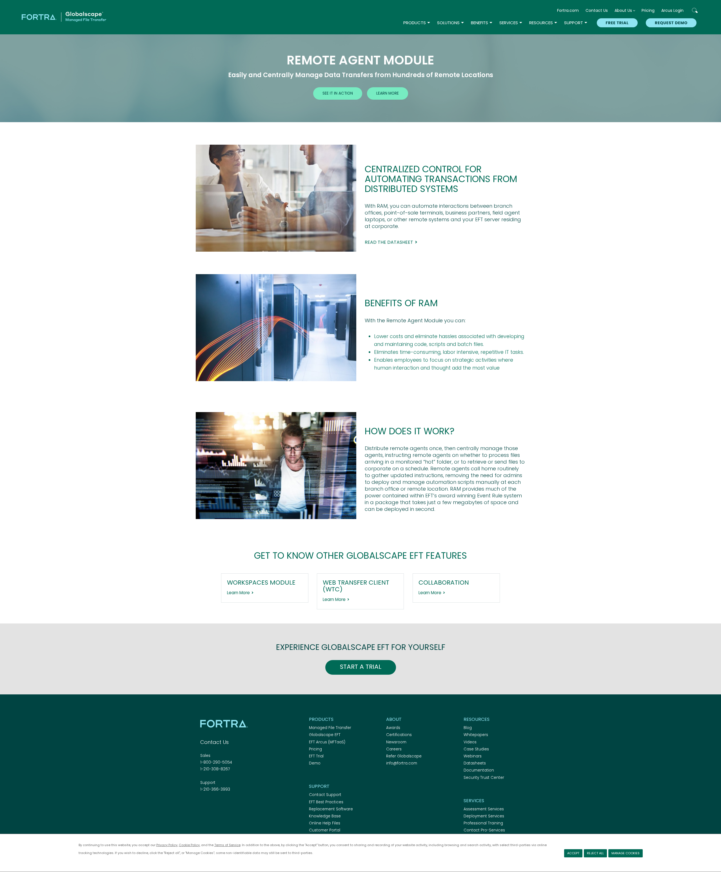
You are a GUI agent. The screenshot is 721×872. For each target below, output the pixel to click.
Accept (573, 853)
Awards (393, 727)
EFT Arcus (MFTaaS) (327, 742)
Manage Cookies (625, 853)
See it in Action (337, 93)
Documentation (479, 770)
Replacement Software (331, 809)
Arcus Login (672, 10)
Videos (470, 742)
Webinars (473, 756)
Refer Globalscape (404, 756)
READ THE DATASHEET (389, 242)
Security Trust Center (484, 777)
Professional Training (483, 823)
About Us (623, 10)
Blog (468, 727)
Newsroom (396, 742)
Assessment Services (484, 809)
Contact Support (325, 794)
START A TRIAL (360, 666)
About (394, 719)
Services (508, 23)
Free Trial (617, 23)
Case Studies (476, 749)
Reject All (595, 853)
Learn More (387, 93)
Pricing (648, 10)
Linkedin (223, 804)
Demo (315, 763)
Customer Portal (324, 830)
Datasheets (475, 763)
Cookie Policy (189, 845)
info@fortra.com (401, 763)
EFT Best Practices (326, 802)
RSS (233, 804)
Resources (541, 23)
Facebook (203, 804)
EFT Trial (316, 756)
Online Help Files (324, 823)
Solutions (448, 23)
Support (573, 23)
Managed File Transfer (330, 727)
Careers (394, 749)
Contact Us (597, 10)
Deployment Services (484, 816)
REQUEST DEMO (671, 23)
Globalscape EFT (325, 734)
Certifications (399, 734)
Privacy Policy (166, 845)
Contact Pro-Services (484, 830)
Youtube (243, 804)
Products (414, 23)
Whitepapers (476, 734)
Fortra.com (568, 10)
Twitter (213, 804)
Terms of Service (227, 845)
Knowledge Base (325, 816)
